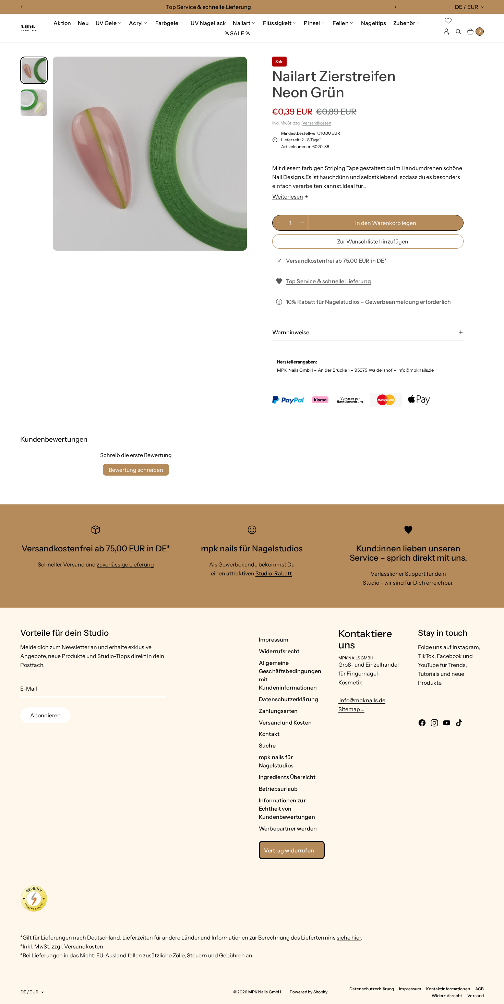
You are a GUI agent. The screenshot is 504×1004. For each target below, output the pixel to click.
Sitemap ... (351, 709)
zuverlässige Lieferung (125, 564)
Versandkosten (316, 123)
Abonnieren (45, 715)
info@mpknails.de (361, 700)
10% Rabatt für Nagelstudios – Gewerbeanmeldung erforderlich (368, 301)
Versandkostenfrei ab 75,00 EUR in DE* (336, 260)
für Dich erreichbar (428, 582)
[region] (209, 7)
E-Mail (28, 688)
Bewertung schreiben (136, 469)
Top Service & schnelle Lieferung (328, 281)
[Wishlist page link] (448, 20)
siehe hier (349, 937)
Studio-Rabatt (273, 573)
